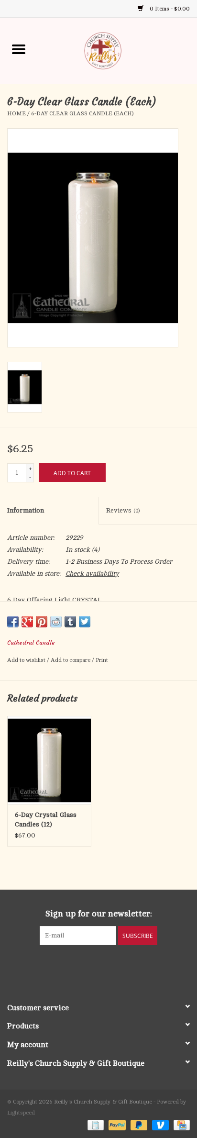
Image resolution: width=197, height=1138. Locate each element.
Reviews (123, 510)
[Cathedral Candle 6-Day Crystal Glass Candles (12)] (49, 760)
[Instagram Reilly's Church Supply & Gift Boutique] (124, 964)
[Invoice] (94, 1124)
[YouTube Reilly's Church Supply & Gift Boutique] (107, 964)
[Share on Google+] (27, 621)
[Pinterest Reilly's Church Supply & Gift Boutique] (90, 964)
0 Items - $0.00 (169, 8)
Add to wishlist (27, 660)
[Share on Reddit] (56, 621)
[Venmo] (159, 1124)
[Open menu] (18, 48)
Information (25, 510)
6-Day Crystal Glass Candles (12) (46, 819)
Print (102, 660)
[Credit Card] (180, 1124)
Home (16, 113)
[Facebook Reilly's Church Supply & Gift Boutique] (72, 964)
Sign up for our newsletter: (98, 913)
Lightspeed (21, 1112)
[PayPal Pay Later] (138, 1124)
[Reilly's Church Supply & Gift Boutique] (117, 50)
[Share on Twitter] (84, 621)
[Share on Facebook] (13, 621)
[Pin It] (41, 621)
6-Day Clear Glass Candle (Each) (82, 113)
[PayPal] (116, 1124)
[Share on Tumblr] (70, 621)
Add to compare (71, 660)
